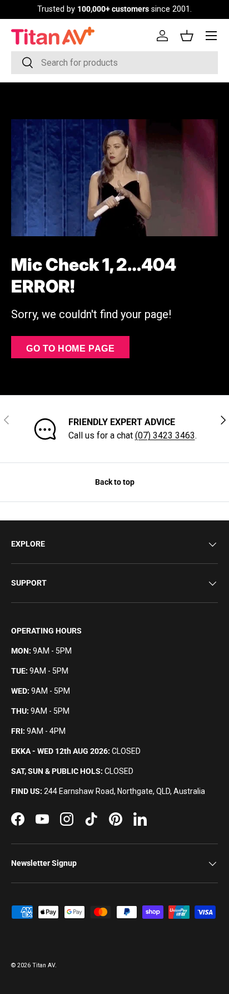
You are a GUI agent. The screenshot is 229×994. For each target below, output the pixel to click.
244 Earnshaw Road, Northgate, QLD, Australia (124, 791)
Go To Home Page (70, 348)
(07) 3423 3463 (165, 435)
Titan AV (43, 965)
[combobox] (114, 62)
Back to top (115, 481)
